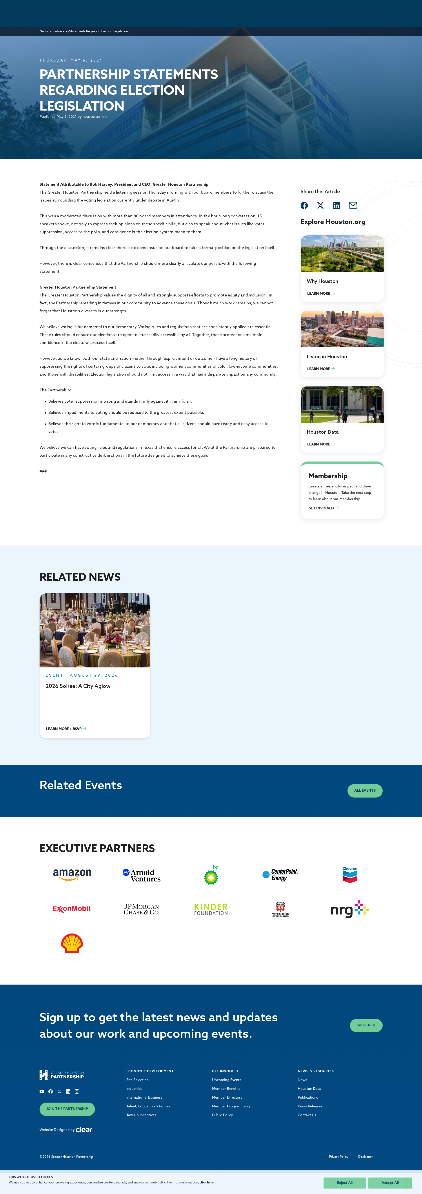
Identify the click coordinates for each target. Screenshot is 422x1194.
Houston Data (309, 1089)
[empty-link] (304, 205)
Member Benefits (226, 1089)
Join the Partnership (67, 1109)
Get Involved (311, 467)
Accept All (390, 1183)
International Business (144, 1097)
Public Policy (222, 1115)
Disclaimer (365, 1157)
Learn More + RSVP (95, 665)
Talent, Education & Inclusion (149, 1106)
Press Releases (310, 1106)
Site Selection (137, 1080)
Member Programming (231, 1106)
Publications (308, 1097)
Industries (134, 1089)
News (44, 31)
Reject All (345, 1183)
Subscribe (366, 1025)
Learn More (342, 268)
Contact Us (307, 1115)
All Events (365, 790)
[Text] (42, 1091)
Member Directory (227, 1097)
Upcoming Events (226, 1080)
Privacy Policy (338, 1157)
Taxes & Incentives (141, 1115)
